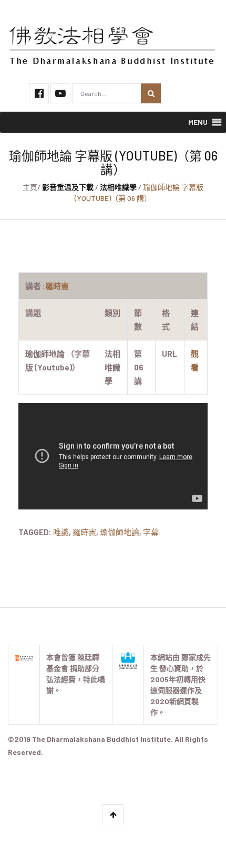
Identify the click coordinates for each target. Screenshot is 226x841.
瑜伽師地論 (119, 532)
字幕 (151, 532)
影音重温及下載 (68, 187)
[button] (198, 122)
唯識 (61, 532)
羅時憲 (84, 532)
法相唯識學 (118, 187)
